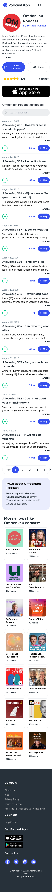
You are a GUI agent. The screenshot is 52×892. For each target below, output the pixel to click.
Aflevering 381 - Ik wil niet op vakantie (21, 436)
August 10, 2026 (10, 290)
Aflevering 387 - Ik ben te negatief (25, 229)
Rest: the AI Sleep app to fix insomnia (25, 808)
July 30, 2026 (9, 394)
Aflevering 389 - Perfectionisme (24, 161)
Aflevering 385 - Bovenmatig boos (25, 294)
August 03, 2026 (10, 358)
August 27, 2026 (10, 121)
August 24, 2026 (10, 157)
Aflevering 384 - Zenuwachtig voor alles (25, 328)
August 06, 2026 (10, 322)
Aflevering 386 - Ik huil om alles (23, 261)
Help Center (11, 822)
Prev (8, 469)
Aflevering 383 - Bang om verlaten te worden (25, 364)
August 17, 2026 (10, 225)
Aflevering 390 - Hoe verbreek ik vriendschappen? (24, 127)
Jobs (7, 794)
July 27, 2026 (9, 430)
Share (41, 67)
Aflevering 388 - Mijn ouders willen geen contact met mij (25, 195)
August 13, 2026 (10, 257)
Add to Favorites (16, 67)
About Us (10, 790)
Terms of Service (14, 804)
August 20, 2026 (10, 189)
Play (45, 148)
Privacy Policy (12, 799)
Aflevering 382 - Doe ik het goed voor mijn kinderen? (24, 400)
